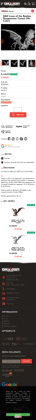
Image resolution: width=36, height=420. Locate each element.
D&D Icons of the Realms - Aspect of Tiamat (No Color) (18, 249)
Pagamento (7, 323)
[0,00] (33, 4)
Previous (1, 64)
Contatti (6, 316)
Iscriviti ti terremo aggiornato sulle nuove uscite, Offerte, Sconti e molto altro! (16, 366)
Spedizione (6, 321)
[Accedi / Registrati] (29, 4)
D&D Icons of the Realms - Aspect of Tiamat (18, 221)
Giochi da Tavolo (7, 11)
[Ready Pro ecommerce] (18, 416)
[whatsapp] (13, 139)
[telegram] (25, 139)
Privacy (21, 402)
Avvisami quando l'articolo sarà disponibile (19, 162)
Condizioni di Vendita (10, 326)
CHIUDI (33, 388)
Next (35, 64)
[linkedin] (21, 139)
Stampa (7, 158)
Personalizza (18, 409)
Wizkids (3, 96)
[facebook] (9, 139)
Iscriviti (26, 361)
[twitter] (17, 139)
